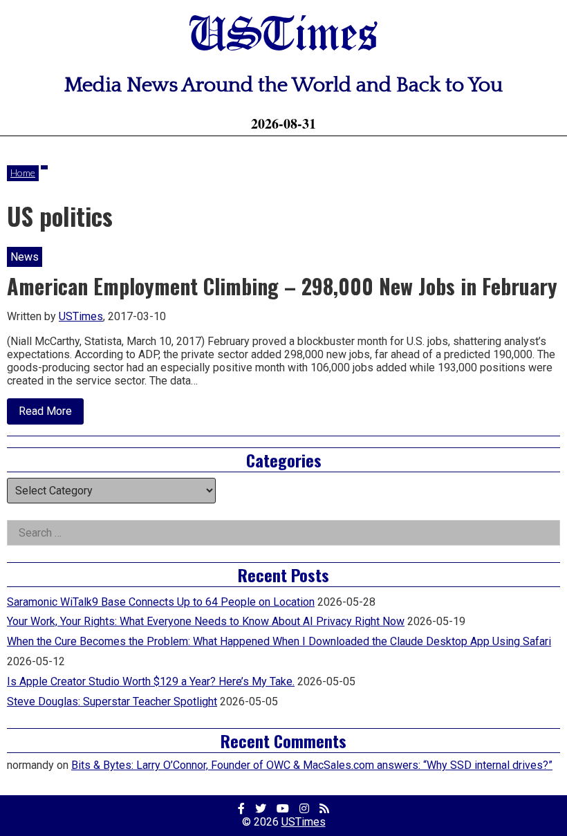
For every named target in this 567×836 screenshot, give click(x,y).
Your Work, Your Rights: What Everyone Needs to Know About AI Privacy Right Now (206, 621)
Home (22, 172)
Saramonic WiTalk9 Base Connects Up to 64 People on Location (161, 602)
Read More (51, 414)
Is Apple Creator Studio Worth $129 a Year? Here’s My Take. (151, 681)
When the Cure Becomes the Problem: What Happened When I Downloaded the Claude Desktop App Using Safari (279, 641)
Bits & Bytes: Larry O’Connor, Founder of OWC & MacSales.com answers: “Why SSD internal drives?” (311, 765)
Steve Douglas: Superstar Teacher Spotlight (112, 701)
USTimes (283, 36)
